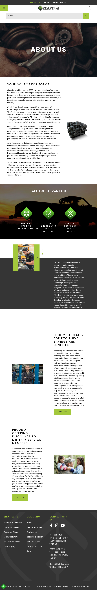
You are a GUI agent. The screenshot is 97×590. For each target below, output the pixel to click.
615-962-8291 (56, 534)
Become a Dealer (35, 536)
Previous (15, 257)
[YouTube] (62, 525)
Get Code (20, 497)
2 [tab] (42, 250)
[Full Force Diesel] (48, 8)
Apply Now (62, 412)
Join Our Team (33, 541)
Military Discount (34, 546)
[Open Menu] (4, 8)
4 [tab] (42, 257)
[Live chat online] (3, 586)
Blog (29, 551)
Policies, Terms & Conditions (18, 586)
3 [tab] (42, 254)
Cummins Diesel (11, 527)
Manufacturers (11, 536)
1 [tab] (42, 246)
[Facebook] (51, 525)
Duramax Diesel (11, 532)
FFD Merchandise (12, 541)
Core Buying (9, 546)
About (29, 522)
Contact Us (32, 532)
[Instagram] (57, 525)
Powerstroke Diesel (13, 522)
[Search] (86, 16)
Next (37, 257)
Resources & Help (35, 527)
